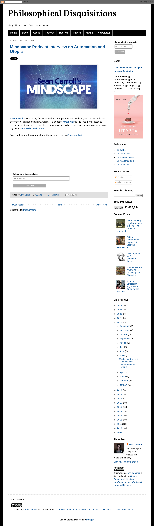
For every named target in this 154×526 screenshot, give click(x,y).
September (125, 338)
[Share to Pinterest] (75, 195)
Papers (77, 32)
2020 (119, 322)
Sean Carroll (17, 118)
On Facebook (122, 164)
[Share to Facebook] (73, 195)
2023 (119, 309)
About (36, 32)
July (122, 347)
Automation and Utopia (32, 128)
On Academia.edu (125, 161)
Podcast (49, 32)
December (125, 326)
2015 (119, 407)
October (124, 334)
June (122, 351)
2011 (119, 424)
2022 (119, 314)
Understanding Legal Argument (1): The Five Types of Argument (129, 225)
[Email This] (66, 195)
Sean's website (75, 135)
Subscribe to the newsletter (25, 174)
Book (25, 32)
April (122, 372)
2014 (119, 411)
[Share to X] (71, 195)
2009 (119, 432)
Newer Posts (17, 205)
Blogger (90, 520)
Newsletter (104, 32)
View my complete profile (126, 462)
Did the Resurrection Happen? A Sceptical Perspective (127, 242)
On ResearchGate (125, 157)
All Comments (124, 182)
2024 (119, 305)
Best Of (63, 32)
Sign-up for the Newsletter (126, 42)
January (124, 385)
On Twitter (121, 150)
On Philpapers (123, 153)
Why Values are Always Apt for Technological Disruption (134, 271)
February (124, 381)
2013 (119, 415)
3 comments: (53, 195)
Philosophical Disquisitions (62, 13)
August (123, 343)
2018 (119, 394)
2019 (119, 390)
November (125, 330)
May (122, 355)
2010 (119, 428)
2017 (119, 398)
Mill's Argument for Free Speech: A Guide (134, 257)
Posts (120, 177)
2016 (119, 403)
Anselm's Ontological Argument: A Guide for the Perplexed (127, 286)
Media (89, 32)
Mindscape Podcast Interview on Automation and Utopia (128, 363)
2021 (119, 318)
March (123, 376)
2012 (119, 420)
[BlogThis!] (68, 195)
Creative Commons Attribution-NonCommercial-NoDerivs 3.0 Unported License (95, 509)
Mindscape (69, 121)
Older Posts (101, 205)
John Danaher (135, 444)
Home (13, 32)
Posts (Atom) (29, 210)
